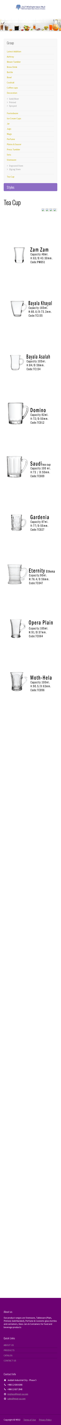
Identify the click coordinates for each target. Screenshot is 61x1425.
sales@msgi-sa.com (16, 1398)
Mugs (9, 134)
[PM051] (30, 239)
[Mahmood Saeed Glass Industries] (30, 7)
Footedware (12, 113)
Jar (8, 123)
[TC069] (30, 720)
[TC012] (30, 399)
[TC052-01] (30, 1255)
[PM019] (30, 1148)
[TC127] (30, 988)
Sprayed (13, 105)
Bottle (10, 72)
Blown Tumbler (14, 61)
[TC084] (30, 774)
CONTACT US (10, 1360)
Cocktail (10, 82)
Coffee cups (12, 87)
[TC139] (30, 1041)
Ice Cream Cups (14, 118)
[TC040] (30, 881)
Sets (9, 154)
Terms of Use (29, 1419)
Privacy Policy (45, 1419)
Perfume (11, 139)
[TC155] (30, 292)
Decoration (12, 92)
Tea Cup (10, 176)
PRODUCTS (9, 1350)
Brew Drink (12, 67)
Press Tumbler (13, 149)
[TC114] (30, 934)
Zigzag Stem (15, 169)
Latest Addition (14, 51)
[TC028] (30, 1095)
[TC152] (30, 827)
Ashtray (10, 56)
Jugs (9, 128)
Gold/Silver (14, 98)
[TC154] (30, 346)
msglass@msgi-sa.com (17, 1394)
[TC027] (30, 506)
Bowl (9, 77)
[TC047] (30, 560)
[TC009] (30, 453)
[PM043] (30, 1202)
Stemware (11, 159)
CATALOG (8, 1355)
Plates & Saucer (14, 144)
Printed (12, 102)
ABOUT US (9, 1345)
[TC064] (30, 613)
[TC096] (30, 667)
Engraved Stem (16, 165)
